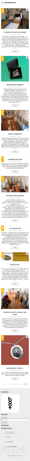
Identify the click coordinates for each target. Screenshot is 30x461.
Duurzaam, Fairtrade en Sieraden (15, 196)
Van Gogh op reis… (15, 264)
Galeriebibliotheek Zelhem (15, 159)
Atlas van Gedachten (15, 228)
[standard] (15, 18)
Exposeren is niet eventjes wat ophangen (15, 32)
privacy (10, 455)
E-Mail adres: (4, 417)
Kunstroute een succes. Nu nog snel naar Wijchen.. (15, 313)
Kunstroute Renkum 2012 (15, 134)
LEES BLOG (15, 51)
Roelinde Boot (13, 34)
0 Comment (19, 34)
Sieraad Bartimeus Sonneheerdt (15, 85)
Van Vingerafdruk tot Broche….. (15, 368)
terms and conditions (18, 455)
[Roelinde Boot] (10, 2)
